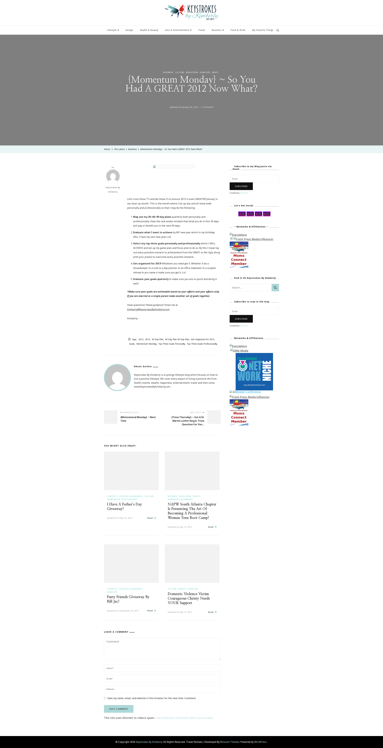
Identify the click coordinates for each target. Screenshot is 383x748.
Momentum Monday (146, 343)
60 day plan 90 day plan (177, 339)
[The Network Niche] (254, 355)
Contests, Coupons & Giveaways (125, 496)
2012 (141, 339)
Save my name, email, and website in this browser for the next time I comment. (151, 698)
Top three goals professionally (202, 343)
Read (150, 518)
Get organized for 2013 (202, 339)
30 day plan (157, 339)
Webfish (243, 193)
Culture (179, 72)
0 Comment (207, 107)
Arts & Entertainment (177, 30)
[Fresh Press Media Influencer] (253, 239)
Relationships (129, 499)
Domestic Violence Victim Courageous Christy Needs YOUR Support (189, 598)
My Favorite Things (262, 30)
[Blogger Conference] (247, 392)
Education (192, 72)
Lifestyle (112, 30)
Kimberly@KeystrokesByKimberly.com (148, 309)
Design (129, 30)
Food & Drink (238, 30)
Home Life (205, 72)
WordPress (260, 742)
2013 (147, 339)
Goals (132, 343)
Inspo (215, 72)
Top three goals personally (171, 343)
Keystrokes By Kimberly (113, 189)
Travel (201, 30)
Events (196, 496)
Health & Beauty (149, 30)
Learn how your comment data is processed (183, 718)
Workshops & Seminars (180, 499)
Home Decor (113, 499)
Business (217, 30)
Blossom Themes (229, 742)
